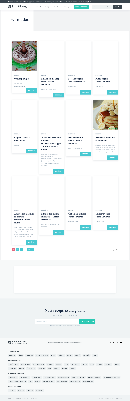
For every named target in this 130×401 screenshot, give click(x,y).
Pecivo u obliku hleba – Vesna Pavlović (75, 140)
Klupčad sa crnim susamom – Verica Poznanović (50, 217)
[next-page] (32, 249)
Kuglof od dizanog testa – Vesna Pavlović (50, 81)
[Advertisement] (65, 279)
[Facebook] (110, 342)
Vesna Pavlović (20, 86)
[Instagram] (114, 342)
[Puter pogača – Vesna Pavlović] (105, 56)
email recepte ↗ (86, 1)
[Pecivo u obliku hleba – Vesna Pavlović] (78, 115)
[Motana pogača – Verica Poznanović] (78, 56)
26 (29, 250)
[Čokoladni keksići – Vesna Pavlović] (78, 191)
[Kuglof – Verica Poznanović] (24, 115)
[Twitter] (117, 342)
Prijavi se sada (87, 321)
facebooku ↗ (59, 1)
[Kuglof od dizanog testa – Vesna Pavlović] (51, 56)
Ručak (43, 134)
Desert (16, 75)
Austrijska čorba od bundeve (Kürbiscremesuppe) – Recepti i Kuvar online (51, 143)
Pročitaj (31, 90)
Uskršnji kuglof (21, 78)
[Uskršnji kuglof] (24, 56)
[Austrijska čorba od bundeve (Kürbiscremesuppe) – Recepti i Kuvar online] (51, 115)
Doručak (71, 75)
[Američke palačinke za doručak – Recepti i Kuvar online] (24, 191)
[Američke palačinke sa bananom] (105, 115)
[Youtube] (121, 342)
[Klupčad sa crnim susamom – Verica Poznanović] (51, 191)
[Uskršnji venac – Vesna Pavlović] (105, 191)
